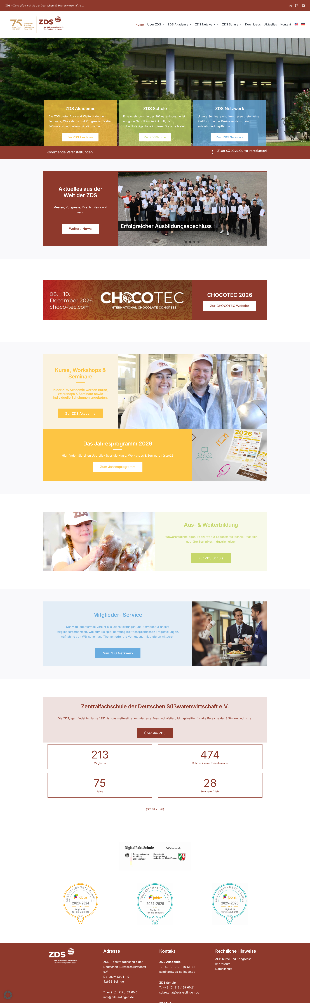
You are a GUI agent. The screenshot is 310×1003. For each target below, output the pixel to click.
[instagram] (296, 5)
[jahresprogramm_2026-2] (229, 430)
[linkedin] (290, 5)
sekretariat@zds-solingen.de (179, 992)
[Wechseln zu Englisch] (296, 24)
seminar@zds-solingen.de (177, 971)
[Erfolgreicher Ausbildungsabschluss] (192, 209)
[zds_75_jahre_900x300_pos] (37, 16)
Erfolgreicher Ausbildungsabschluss (166, 226)
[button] (8, 995)
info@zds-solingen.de (118, 997)
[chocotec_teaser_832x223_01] (117, 282)
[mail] (303, 5)
